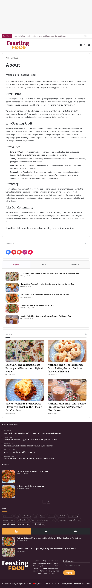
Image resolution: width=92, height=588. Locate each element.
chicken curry (7, 516)
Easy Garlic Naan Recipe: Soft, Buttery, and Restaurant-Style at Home (49, 273)
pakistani (62, 516)
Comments (74, 264)
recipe (53, 520)
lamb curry (51, 516)
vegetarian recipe (9, 524)
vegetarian (62, 520)
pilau (32, 520)
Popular (16, 264)
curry (17, 516)
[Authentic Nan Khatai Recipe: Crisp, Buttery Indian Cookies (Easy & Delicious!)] (67, 351)
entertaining (27, 516)
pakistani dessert (8, 520)
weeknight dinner (38, 524)
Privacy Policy (67, 584)
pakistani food (22, 520)
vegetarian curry (74, 520)
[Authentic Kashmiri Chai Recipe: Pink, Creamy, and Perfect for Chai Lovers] (67, 390)
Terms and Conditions (81, 584)
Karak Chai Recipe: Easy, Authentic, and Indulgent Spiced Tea (47, 284)
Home (9, 58)
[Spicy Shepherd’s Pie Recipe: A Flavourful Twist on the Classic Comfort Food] (25, 390)
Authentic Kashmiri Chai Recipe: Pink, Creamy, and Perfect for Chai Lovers (67, 407)
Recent (45, 264)
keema (42, 516)
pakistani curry (73, 516)
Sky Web (38, 584)
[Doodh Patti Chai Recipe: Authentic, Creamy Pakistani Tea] (12, 319)
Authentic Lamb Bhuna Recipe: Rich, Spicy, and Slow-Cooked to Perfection (49, 538)
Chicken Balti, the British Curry (30, 486)
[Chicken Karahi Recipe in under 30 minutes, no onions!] (12, 298)
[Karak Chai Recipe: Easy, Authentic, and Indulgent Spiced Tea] (12, 287)
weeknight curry (23, 524)
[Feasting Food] (18, 45)
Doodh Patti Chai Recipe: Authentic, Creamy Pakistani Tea (45, 316)
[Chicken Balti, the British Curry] (8, 491)
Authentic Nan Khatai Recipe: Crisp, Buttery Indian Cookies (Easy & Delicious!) (65, 368)
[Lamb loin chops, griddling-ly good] (8, 476)
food (35, 516)
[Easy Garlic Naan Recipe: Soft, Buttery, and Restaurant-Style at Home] (12, 276)
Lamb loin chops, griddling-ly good (32, 471)
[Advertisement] (46, 17)
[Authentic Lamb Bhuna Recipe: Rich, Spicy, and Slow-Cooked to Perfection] (8, 541)
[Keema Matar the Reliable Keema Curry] (12, 308)
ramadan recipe (42, 520)
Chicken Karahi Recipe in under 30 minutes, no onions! (44, 295)
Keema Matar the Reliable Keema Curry (37, 305)
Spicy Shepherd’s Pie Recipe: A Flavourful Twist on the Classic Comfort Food (24, 407)
